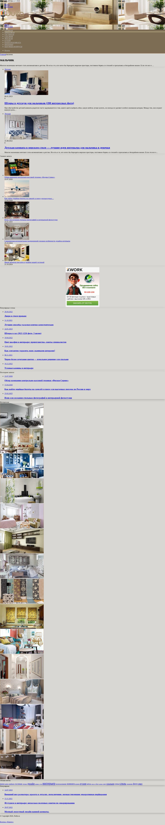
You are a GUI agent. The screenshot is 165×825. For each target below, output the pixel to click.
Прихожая (9, 32)
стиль (123, 783)
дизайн (31, 783)
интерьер (49, 783)
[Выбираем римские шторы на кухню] (22, 628)
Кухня (7, 41)
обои (96, 784)
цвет (140, 783)
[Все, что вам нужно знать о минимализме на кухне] (22, 778)
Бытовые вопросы (13, 47)
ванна (2, 784)
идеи (41, 784)
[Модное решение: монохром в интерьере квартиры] (22, 427)
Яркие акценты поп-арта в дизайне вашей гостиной (24, 262)
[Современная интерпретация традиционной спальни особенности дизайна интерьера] (16, 239)
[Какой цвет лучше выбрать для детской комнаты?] (22, 528)
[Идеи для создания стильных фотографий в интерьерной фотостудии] (16, 218)
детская (25, 784)
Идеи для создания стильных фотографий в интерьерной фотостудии (31, 220)
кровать (77, 784)
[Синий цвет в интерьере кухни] (22, 477)
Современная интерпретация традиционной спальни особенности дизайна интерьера (37, 241)
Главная (3, 54)
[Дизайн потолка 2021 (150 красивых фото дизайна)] (22, 553)
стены (116, 784)
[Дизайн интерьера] (12, 21)
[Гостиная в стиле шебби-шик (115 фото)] (22, 578)
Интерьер (8, 45)
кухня (83, 783)
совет (104, 784)
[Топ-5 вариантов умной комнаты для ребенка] (22, 728)
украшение (129, 784)
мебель (89, 784)
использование (61, 784)
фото (135, 783)
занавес (37, 784)
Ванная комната (12, 43)
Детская (8, 39)
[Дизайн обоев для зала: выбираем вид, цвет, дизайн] (22, 603)
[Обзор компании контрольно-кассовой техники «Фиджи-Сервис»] (16, 175)
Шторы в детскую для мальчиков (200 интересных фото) (39, 103)
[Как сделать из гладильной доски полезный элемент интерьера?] (22, 753)
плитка (100, 784)
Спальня (8, 37)
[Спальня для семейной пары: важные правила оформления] (22, 703)
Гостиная (9, 34)
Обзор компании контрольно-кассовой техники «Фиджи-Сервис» (29, 177)
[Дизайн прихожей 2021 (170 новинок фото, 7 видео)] (22, 678)
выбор (7, 784)
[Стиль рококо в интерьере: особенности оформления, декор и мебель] (22, 452)
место (93, 784)
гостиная (18, 784)
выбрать (11, 784)
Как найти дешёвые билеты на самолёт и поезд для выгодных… (29, 198)
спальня (110, 783)
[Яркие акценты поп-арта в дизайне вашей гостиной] (16, 260)
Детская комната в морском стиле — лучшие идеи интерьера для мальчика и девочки (57, 147)
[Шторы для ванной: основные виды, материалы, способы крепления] (22, 502)
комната (71, 783)
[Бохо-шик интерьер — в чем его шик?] (22, 653)
